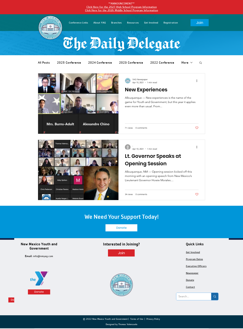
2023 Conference (131, 62)
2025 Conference (69, 62)
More (184, 62)
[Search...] (214, 296)
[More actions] (198, 81)
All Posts (44, 62)
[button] (78, 22)
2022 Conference (162, 62)
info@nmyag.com (43, 256)
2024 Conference (100, 62)
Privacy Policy (153, 319)
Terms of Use (136, 319)
